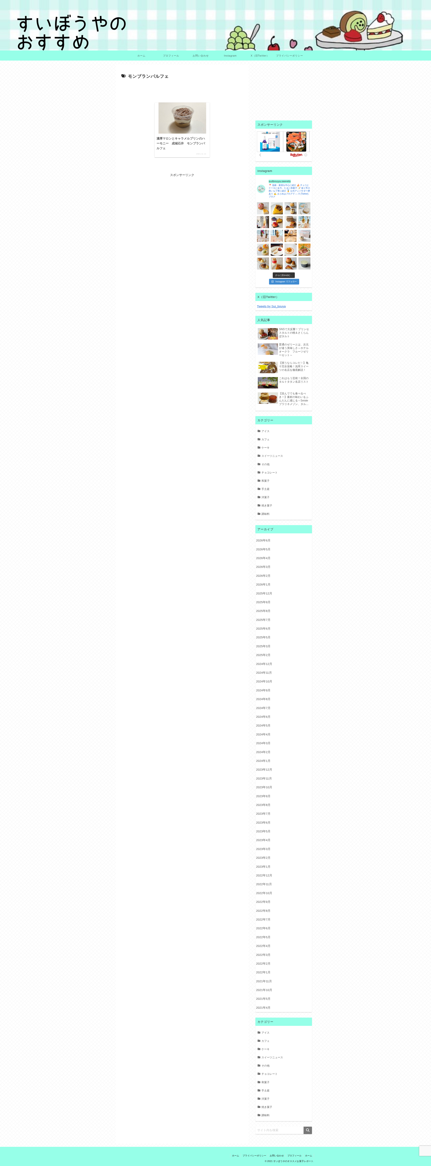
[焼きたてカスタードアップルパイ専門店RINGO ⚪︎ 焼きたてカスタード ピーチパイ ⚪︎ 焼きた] (263, 263)
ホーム (235, 1155)
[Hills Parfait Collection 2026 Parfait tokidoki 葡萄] (263, 236)
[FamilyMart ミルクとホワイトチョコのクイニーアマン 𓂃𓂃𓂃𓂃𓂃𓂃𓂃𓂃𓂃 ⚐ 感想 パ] (304, 208)
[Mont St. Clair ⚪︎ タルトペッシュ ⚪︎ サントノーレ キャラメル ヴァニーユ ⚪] (291, 263)
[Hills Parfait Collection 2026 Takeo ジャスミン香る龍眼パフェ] (277, 236)
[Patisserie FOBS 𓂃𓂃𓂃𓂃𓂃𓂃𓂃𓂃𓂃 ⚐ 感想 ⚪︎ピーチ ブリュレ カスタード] (291, 222)
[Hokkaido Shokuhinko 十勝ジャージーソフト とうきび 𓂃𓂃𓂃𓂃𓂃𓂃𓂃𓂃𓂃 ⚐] (263, 222)
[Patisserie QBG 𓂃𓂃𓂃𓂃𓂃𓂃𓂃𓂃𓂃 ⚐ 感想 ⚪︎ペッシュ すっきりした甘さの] (291, 208)
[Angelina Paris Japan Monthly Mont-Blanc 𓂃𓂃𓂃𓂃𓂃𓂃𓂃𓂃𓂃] (304, 236)
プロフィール (294, 1155)
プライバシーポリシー (254, 1155)
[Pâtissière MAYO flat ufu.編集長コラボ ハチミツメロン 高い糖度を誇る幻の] (304, 263)
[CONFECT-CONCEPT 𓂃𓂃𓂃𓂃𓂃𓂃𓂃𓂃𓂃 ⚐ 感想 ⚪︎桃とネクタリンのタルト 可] (277, 222)
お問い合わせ (277, 1155)
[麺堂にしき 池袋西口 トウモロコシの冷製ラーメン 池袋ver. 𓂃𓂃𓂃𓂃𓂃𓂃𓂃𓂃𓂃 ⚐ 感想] (304, 250)
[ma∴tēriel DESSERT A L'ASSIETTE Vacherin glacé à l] (277, 250)
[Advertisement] (182, 89)
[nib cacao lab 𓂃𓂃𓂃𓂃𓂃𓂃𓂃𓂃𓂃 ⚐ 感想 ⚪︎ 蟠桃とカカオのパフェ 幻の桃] (291, 236)
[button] (308, 1130)
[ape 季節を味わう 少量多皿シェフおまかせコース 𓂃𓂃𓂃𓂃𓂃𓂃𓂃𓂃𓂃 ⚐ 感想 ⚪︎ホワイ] (291, 250)
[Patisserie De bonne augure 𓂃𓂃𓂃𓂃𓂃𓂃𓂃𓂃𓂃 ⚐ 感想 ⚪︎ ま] (263, 208)
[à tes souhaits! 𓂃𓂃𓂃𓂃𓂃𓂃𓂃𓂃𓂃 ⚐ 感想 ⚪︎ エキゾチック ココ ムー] (263, 250)
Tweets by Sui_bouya (271, 306)
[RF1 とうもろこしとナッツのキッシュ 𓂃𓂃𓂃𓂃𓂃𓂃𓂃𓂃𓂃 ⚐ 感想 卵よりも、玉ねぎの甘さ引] (277, 208)
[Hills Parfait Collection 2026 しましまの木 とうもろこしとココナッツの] (304, 222)
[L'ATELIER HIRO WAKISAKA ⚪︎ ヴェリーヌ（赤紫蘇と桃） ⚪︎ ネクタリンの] (277, 263)
